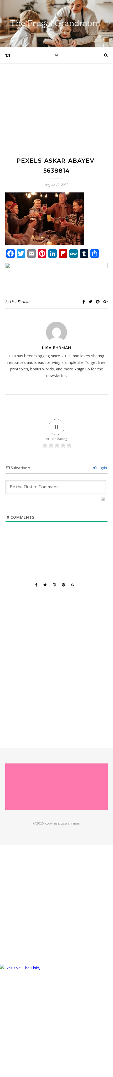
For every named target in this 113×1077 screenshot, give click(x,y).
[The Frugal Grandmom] (56, 786)
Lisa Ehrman (20, 301)
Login (101, 467)
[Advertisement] (56, 115)
